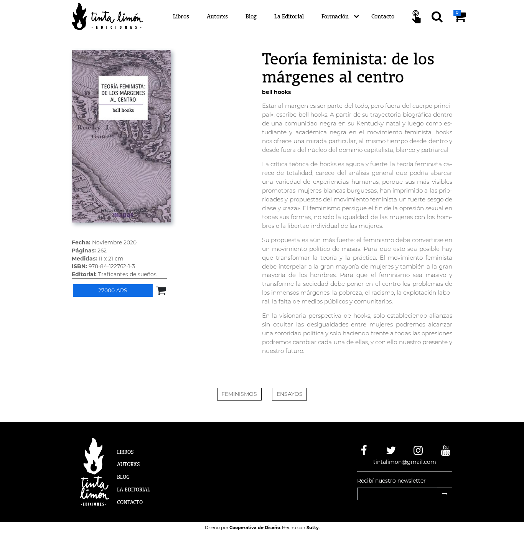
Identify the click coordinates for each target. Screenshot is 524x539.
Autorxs (217, 16)
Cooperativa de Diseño (254, 527)
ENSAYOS (290, 394)
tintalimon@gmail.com (404, 462)
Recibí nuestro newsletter (391, 481)
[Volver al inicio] (112, 16)
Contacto (382, 16)
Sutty (312, 527)
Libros (181, 16)
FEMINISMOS (239, 394)
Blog (251, 16)
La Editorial (289, 16)
